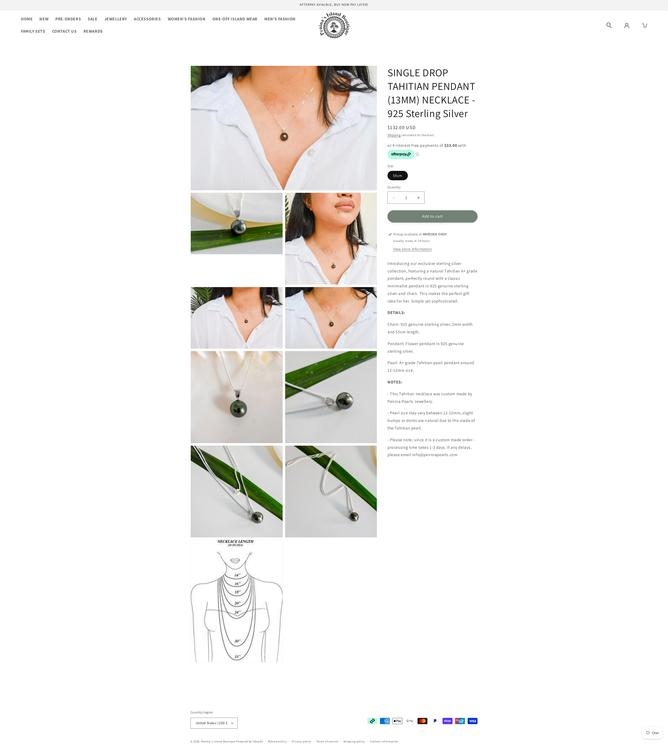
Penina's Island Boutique (218, 741)
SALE (92, 19)
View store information (412, 249)
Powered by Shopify (249, 741)
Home (27, 19)
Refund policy (277, 741)
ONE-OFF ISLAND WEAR (235, 19)
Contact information (384, 741)
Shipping (394, 135)
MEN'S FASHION (280, 19)
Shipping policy (354, 741)
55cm (397, 175)
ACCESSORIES (147, 19)
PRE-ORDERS (68, 19)
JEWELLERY (115, 19)
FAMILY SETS (33, 31)
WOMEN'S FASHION (187, 19)
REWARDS (93, 31)
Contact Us (64, 31)
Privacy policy (301, 741)
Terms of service (327, 741)
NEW (44, 19)
